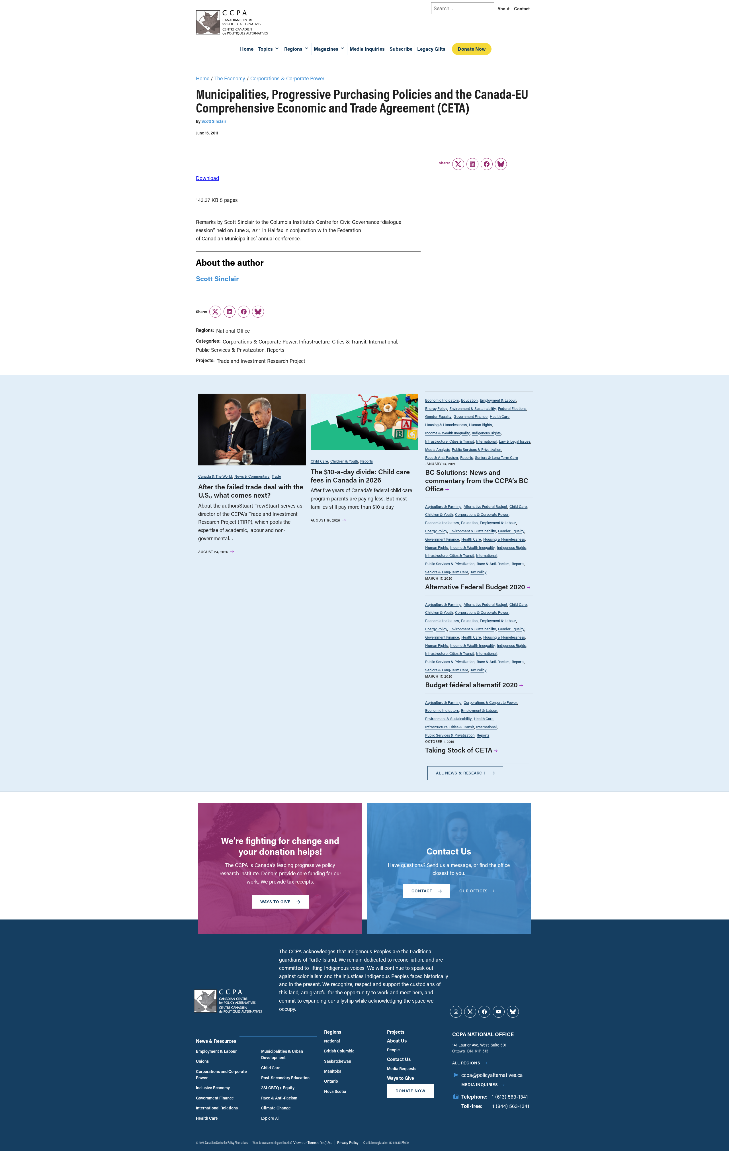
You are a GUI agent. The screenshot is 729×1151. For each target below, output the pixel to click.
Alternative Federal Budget (485, 506)
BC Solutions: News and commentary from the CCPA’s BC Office (476, 480)
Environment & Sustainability (472, 408)
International (383, 341)
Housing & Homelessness (446, 424)
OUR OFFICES (473, 891)
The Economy (229, 78)
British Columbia (339, 1051)
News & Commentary (251, 476)
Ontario (331, 1081)
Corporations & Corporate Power (287, 78)
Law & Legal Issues (514, 441)
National (332, 1041)
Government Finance (471, 416)
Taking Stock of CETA (458, 749)
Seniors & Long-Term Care (496, 457)
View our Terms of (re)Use (312, 1142)
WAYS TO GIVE (275, 901)
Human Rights (480, 424)
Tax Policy (478, 571)
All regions (466, 1063)
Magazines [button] (326, 49)
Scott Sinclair (213, 121)
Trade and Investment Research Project (261, 360)
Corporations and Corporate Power (221, 1074)
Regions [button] (293, 49)
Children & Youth (344, 461)
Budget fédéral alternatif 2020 (471, 684)
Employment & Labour (498, 400)
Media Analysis (437, 449)
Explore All (270, 1118)
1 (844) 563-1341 (510, 1106)
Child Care (319, 461)
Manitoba (332, 1071)
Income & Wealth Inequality (447, 432)
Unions (202, 1061)
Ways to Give (400, 1078)
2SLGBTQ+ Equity (277, 1087)
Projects (395, 1032)
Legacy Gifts (431, 49)
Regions (332, 1032)
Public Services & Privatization (230, 349)
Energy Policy (436, 408)
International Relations (217, 1108)
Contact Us (399, 1059)
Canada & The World (215, 476)
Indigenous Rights (486, 432)
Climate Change (276, 1108)
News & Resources (216, 1041)
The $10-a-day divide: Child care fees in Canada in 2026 (360, 475)
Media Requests (401, 1068)
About (503, 8)
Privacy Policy (348, 1142)
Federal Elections (512, 408)
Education (469, 400)
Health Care (499, 416)
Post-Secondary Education (285, 1077)
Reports (275, 349)
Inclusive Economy (213, 1087)
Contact (522, 8)
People (393, 1049)
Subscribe (401, 49)
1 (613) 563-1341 (510, 1096)
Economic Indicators (442, 400)
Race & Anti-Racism (441, 457)
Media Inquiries (367, 49)
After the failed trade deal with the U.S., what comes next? (250, 490)
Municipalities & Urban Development (282, 1054)
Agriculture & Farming (443, 506)
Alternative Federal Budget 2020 (475, 586)
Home (246, 49)
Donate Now (472, 49)
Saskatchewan (337, 1061)
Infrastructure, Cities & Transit (332, 341)
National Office (233, 330)
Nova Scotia (335, 1091)
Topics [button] (265, 49)
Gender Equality (438, 416)
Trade (276, 476)
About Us (397, 1041)
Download (207, 178)
